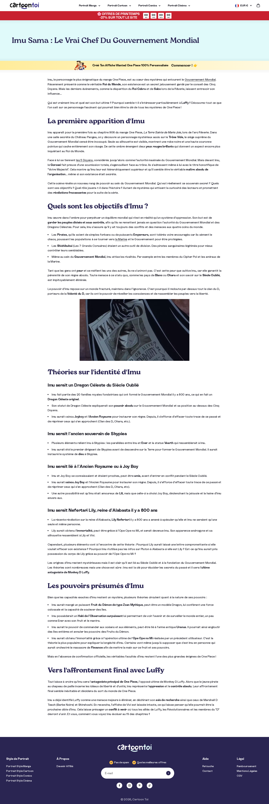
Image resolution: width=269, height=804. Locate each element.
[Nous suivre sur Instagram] (129, 785)
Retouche (208, 766)
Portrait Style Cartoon (19, 770)
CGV (239, 775)
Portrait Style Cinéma (19, 780)
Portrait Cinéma (177, 5)
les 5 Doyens (84, 160)
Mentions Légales (247, 770)
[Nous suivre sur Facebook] (119, 785)
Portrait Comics (147, 5)
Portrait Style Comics (19, 775)
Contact (207, 770)
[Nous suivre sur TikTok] (149, 785)
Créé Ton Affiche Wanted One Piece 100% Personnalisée (130, 65)
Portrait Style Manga (18, 766)
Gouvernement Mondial (200, 79)
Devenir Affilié (65, 766)
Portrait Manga (88, 5)
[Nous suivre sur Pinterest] (139, 785)
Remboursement (246, 766)
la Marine (121, 239)
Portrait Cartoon (117, 5)
